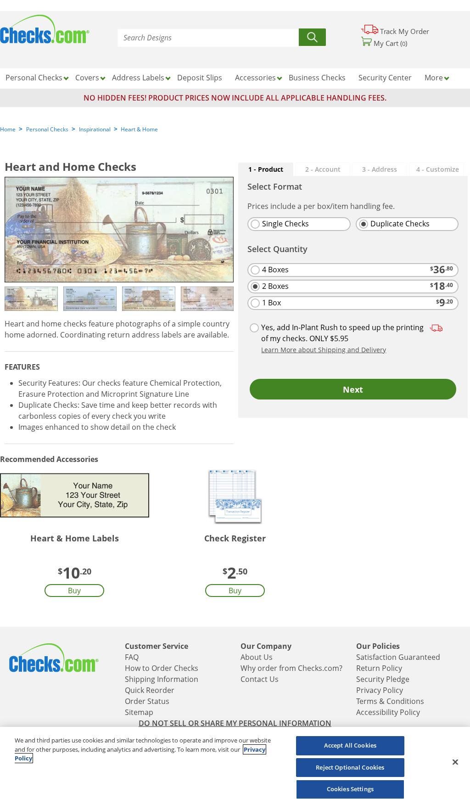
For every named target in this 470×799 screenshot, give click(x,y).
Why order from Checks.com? (291, 668)
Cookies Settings (350, 789)
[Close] (455, 762)
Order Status (147, 701)
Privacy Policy (379, 690)
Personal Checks (47, 129)
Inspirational (95, 129)
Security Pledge (382, 679)
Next (353, 389)
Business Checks (317, 78)
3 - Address (379, 169)
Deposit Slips (199, 78)
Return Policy (379, 668)
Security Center (385, 78)
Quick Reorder (149, 690)
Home (8, 129)
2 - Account (323, 169)
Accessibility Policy (388, 712)
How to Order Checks (161, 668)
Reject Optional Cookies (350, 767)
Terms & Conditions (390, 701)
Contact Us (260, 679)
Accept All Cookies (350, 745)
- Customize (437, 169)
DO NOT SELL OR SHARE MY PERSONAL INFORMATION (235, 723)
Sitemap (139, 712)
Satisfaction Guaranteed (398, 657)
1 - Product (265, 169)
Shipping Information (161, 679)
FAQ (132, 657)
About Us (257, 657)
